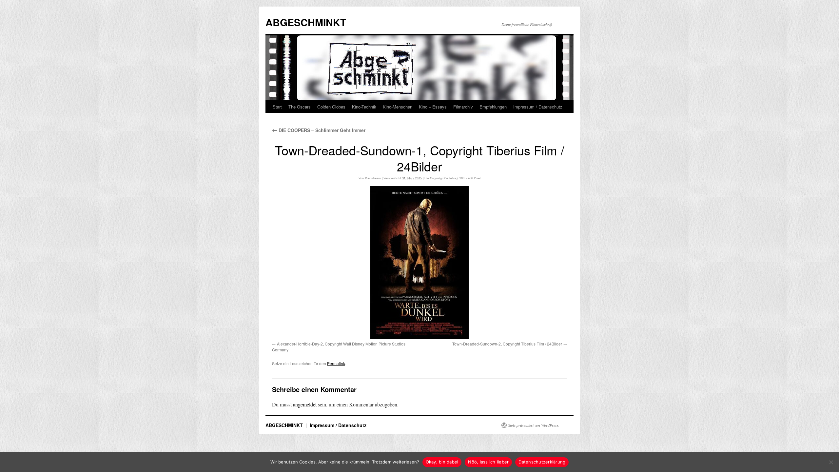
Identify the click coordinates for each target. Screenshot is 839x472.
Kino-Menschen (397, 107)
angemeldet (305, 404)
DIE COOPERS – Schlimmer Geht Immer (318, 130)
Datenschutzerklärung (541, 461)
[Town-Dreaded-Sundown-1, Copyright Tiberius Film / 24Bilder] (419, 262)
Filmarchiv (463, 107)
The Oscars (299, 107)
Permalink (336, 363)
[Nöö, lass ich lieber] (831, 462)
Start (277, 107)
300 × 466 (466, 178)
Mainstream (373, 178)
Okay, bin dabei (442, 461)
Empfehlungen (493, 107)
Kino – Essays (433, 107)
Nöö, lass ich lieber (488, 461)
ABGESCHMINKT (305, 22)
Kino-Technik (364, 107)
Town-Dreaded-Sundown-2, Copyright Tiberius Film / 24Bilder (507, 343)
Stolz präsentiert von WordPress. (533, 425)
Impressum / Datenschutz (537, 107)
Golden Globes (331, 107)
